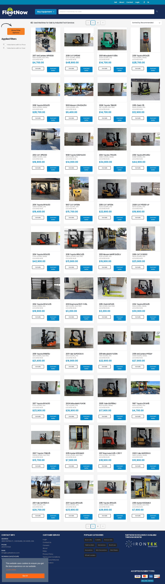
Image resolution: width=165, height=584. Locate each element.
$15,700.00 (72, 211)
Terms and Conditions (51, 557)
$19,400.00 (38, 211)
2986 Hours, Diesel (106, 157)
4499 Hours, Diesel (139, 356)
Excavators (89, 550)
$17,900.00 (105, 410)
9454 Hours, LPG (138, 405)
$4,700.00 (38, 62)
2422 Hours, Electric (140, 505)
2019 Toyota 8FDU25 (140, 55)
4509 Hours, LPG (72, 505)
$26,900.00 (72, 410)
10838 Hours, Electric (41, 455)
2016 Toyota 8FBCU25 (75, 254)
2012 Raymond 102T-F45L (76, 304)
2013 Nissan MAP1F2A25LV (110, 254)
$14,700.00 (105, 62)
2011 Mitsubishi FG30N (108, 354)
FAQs (45, 551)
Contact (129, 2)
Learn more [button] (11, 569)
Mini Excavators (101, 550)
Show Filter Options (16, 31)
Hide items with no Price (16, 45)
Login (137, 2)
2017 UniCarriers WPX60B (43, 55)
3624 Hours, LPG (138, 256)
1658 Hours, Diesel (139, 306)
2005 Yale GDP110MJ (107, 403)
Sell (115, 2)
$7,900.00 (71, 460)
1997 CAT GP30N (73, 204)
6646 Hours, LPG (138, 107)
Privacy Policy (48, 554)
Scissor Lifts (108, 540)
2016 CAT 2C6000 (139, 254)
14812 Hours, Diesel (139, 455)
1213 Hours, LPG (72, 157)
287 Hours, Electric (107, 107)
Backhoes (112, 545)
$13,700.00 (38, 460)
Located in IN (37, 59)
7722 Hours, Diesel (139, 57)
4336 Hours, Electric (74, 455)
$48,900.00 (72, 62)
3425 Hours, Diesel (39, 107)
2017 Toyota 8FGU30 (41, 403)
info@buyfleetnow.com (10, 553)
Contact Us (47, 542)
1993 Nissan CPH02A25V (76, 105)
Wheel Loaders (90, 555)
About (121, 2)
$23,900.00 (138, 261)
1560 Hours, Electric (40, 57)
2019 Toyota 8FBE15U (41, 354)
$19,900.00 (138, 211)
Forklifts (98, 540)
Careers (46, 545)
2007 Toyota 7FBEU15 (41, 453)
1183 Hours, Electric (107, 306)
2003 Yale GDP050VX (141, 453)
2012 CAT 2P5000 (39, 155)
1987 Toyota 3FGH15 (140, 403)
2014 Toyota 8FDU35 (41, 254)
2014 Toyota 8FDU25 (141, 304)
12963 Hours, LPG (39, 207)
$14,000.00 (72, 162)
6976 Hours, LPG (138, 207)
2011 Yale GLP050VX (40, 503)
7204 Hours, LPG (72, 107)
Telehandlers (89, 545)
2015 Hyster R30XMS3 (75, 453)
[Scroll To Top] (161, 581)
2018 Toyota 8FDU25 (41, 105)
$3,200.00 (71, 311)
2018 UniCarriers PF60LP (142, 354)
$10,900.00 (138, 460)
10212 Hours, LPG (105, 207)
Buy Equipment (44, 11)
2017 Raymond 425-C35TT (110, 453)
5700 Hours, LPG (38, 405)
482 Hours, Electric (74, 306)
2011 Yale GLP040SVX (74, 354)
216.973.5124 (6, 547)
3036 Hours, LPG (105, 57)
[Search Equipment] (157, 11)
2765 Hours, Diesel (39, 256)
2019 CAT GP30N (106, 204)
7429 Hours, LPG (38, 505)
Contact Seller (53, 69)
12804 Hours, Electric (74, 256)
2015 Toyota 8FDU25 (107, 503)
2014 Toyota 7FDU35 (107, 155)
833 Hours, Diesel (106, 405)
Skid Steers (114, 550)
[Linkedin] (148, 2)
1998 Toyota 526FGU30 (76, 155)
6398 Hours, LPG (138, 157)
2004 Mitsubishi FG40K (76, 403)
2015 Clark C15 (138, 105)
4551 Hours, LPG (72, 356)
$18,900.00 (105, 460)
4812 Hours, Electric (40, 356)
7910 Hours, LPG (105, 356)
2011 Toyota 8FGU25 (74, 503)
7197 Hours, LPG (72, 405)
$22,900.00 (105, 211)
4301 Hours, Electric (107, 455)
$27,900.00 (138, 360)
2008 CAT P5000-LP (140, 204)
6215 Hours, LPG (105, 256)
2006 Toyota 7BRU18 (107, 105)
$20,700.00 (38, 509)
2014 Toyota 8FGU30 (41, 204)
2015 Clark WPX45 (106, 304)
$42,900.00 (38, 261)
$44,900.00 (138, 162)
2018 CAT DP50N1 (73, 55)
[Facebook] (144, 2)
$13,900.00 (72, 261)
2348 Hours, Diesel (106, 505)
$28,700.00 (138, 62)
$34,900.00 (105, 162)
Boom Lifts (88, 540)
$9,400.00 (71, 112)
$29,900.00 (105, 509)
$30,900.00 (138, 311)
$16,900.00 (38, 162)
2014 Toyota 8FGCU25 (41, 304)
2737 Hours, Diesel (73, 57)
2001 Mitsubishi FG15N (108, 55)
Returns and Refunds (51, 560)
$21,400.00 (38, 360)
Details (38, 68)
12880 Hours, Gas (39, 157)
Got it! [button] (25, 576)
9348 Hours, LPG (38, 306)
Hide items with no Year (16, 48)
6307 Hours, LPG (72, 207)
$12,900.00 (138, 112)
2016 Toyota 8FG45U (141, 155)
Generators (102, 545)
